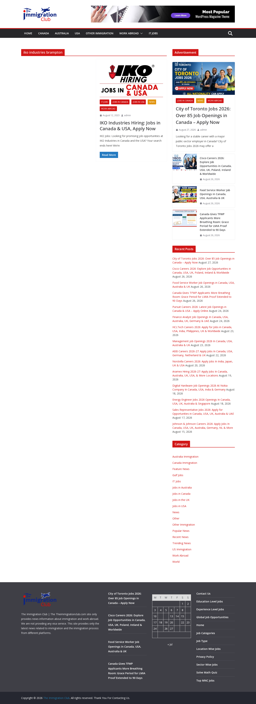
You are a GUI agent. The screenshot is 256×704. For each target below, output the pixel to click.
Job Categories (205, 633)
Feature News (180, 469)
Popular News (180, 531)
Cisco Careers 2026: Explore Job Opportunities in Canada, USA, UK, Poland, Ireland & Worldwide (216, 166)
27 (171, 628)
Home (28, 33)
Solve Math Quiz (206, 672)
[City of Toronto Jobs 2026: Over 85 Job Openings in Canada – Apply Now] (203, 78)
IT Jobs (153, 33)
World (176, 561)
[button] (141, 33)
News (152, 102)
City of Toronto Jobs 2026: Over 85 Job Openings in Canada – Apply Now (203, 115)
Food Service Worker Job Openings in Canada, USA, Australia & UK (215, 194)
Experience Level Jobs (210, 609)
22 (182, 622)
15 (182, 616)
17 (154, 622)
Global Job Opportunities (212, 617)
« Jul (170, 644)
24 (154, 628)
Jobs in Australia (182, 487)
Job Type (201, 641)
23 (187, 622)
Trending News (181, 543)
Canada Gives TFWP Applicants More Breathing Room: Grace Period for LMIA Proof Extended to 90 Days (214, 222)
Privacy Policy (205, 656)
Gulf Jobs (177, 475)
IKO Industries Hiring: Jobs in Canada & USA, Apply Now (130, 126)
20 (171, 622)
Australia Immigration (185, 456)
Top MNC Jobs (205, 680)
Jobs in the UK (180, 500)
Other (175, 518)
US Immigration (181, 549)
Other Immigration (99, 33)
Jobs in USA (138, 102)
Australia (62, 33)
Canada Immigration (184, 463)
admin (127, 115)
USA (77, 33)
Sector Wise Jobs (207, 664)
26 (166, 628)
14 (177, 616)
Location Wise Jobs (208, 649)
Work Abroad (129, 33)
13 (171, 616)
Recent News (180, 537)
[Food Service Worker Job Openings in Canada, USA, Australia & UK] (184, 197)
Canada (43, 33)
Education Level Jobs (209, 601)
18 (160, 622)
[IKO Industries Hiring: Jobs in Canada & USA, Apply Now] (131, 81)
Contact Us (203, 593)
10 (154, 616)
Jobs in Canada (120, 102)
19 (166, 622)
